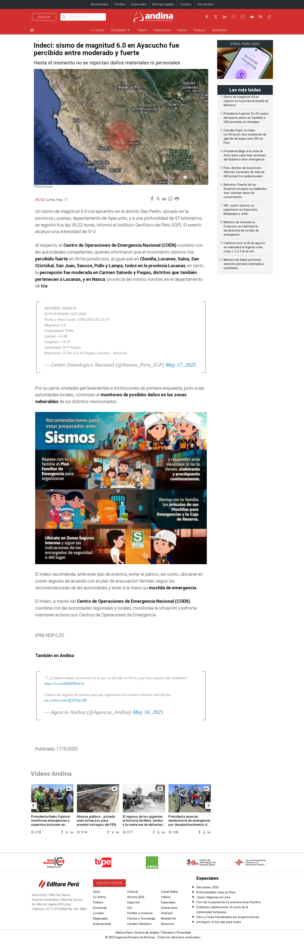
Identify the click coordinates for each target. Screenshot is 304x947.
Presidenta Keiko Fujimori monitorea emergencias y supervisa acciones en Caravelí (50, 823)
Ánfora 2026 (135, 897)
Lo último (97, 30)
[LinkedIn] (224, 17)
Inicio (96, 892)
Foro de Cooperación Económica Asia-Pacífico (228, 902)
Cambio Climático (139, 924)
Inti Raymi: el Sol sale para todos (218, 922)
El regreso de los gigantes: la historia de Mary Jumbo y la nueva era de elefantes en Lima (143, 823)
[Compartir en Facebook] (62, 832)
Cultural (132, 892)
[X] (216, 17)
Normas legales (163, 4)
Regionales (100, 918)
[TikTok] (269, 17)
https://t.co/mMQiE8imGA (64, 683)
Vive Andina (205, 4)
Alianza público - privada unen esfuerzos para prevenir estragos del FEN (96, 821)
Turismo (185, 4)
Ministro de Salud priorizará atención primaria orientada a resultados (244, 264)
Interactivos (169, 908)
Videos (182, 30)
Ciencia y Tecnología (141, 918)
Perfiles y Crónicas (140, 913)
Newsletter (219, 30)
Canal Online (162, 30)
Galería (142, 30)
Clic (129, 908)
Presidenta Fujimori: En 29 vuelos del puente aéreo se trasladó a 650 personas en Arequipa (246, 118)
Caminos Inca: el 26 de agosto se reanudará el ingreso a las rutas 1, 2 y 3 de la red (244, 247)
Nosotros (167, 924)
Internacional (102, 924)
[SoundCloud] (252, 17)
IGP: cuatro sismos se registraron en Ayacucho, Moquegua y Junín (241, 210)
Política (98, 902)
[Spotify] (260, 17)
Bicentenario (100, 4)
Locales (98, 913)
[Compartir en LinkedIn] (72, 832)
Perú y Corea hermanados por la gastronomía (227, 917)
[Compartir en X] (67, 832)
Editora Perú (124, 932)
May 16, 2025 (148, 712)
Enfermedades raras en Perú (216, 892)
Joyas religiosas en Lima (213, 897)
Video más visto (245, 43)
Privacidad (184, 932)
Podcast (199, 30)
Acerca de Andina (147, 932)
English (44, 17)
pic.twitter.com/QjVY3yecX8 (65, 700)
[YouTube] (234, 17)
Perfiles (120, 4)
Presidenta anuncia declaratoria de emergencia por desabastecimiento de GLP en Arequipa (189, 823)
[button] (33, 805)
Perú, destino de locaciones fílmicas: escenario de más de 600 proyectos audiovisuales (244, 172)
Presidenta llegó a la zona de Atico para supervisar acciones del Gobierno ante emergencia (245, 155)
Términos (167, 932)
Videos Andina (51, 773)
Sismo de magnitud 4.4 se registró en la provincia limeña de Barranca (246, 101)
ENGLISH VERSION (109, 883)
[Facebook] (207, 17)
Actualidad (121, 30)
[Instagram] (242, 17)
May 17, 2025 (181, 365)
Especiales (138, 4)
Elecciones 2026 (207, 887)
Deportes (133, 902)
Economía (100, 908)
